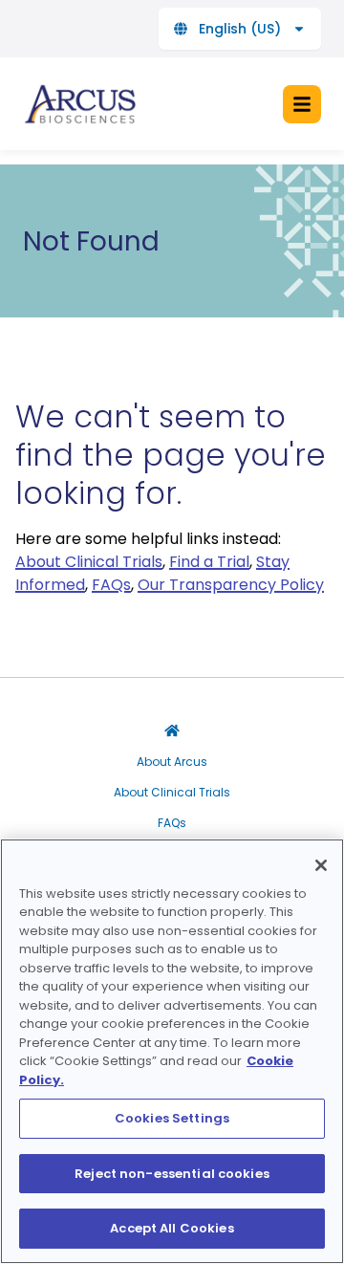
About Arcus (172, 762)
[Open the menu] (302, 104)
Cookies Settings (172, 1118)
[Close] (321, 865)
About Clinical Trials (172, 792)
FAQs (172, 823)
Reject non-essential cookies (172, 1174)
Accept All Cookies (171, 1228)
